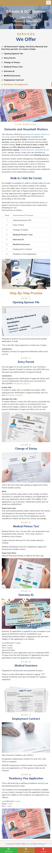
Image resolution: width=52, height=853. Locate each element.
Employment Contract (13, 80)
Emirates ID (9, 71)
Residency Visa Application (15, 84)
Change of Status (11, 62)
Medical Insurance (11, 75)
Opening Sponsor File (13, 53)
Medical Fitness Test (13, 67)
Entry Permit (9, 58)
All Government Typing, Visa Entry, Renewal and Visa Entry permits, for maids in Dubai (24, 47)
